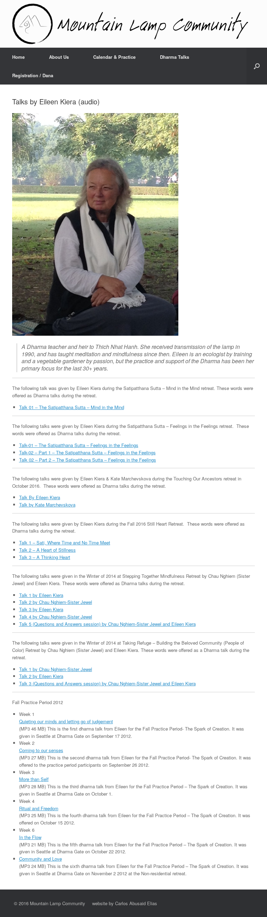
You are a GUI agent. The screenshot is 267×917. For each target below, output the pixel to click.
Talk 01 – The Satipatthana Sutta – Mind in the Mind (71, 407)
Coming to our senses (41, 750)
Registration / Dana (32, 75)
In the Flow (30, 837)
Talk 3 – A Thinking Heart (44, 557)
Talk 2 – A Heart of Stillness (47, 550)
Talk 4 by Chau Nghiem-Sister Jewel (55, 616)
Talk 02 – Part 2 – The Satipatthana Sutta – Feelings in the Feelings (87, 459)
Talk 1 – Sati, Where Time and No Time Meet (64, 542)
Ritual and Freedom (38, 808)
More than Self (34, 779)
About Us (59, 57)
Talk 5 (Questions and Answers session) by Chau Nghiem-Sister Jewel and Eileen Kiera (107, 624)
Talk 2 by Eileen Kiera (41, 676)
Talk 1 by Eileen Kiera (41, 595)
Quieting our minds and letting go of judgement (66, 721)
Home (18, 57)
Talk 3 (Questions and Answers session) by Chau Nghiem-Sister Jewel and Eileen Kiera (107, 683)
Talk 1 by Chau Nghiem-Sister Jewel (55, 669)
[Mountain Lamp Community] (130, 23)
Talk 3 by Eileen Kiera (41, 609)
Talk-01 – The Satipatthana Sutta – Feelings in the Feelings (78, 445)
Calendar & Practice (114, 57)
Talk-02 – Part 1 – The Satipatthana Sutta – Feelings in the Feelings (87, 452)
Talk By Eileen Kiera (39, 497)
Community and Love (40, 858)
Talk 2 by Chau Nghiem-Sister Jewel (55, 602)
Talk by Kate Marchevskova (47, 504)
